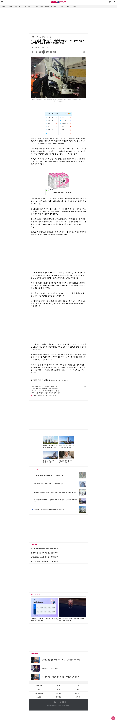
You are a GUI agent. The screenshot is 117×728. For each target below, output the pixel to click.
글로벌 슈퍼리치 (35, 594)
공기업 (49, 37)
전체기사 (3, 6)
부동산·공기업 (39, 6)
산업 (29, 6)
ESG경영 (68, 6)
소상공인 (61, 6)
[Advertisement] (58, 20)
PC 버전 (54, 702)
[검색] (114, 2)
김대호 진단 (34, 654)
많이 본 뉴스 (34, 469)
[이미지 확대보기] (83, 58)
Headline (34, 545)
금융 (20, 6)
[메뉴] (2, 2)
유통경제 (47, 6)
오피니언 (74, 6)
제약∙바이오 (54, 6)
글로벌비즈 (10, 6)
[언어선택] (110, 2)
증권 (24, 6)
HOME (33, 37)
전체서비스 (63, 702)
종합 (16, 6)
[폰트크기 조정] (83, 52)
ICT (33, 6)
